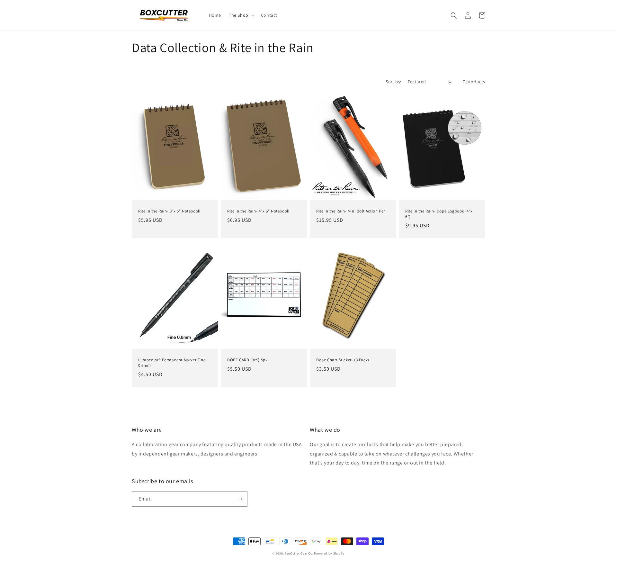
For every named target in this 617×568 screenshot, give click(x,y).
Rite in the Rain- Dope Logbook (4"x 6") (439, 214)
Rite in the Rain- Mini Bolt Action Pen (351, 211)
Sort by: (393, 82)
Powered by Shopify (329, 553)
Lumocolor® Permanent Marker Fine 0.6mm (171, 362)
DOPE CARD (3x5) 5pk (247, 360)
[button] (241, 15)
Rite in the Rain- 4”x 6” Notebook (258, 211)
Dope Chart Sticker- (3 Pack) (342, 360)
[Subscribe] (240, 499)
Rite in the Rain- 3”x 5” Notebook (169, 211)
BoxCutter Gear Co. (299, 553)
